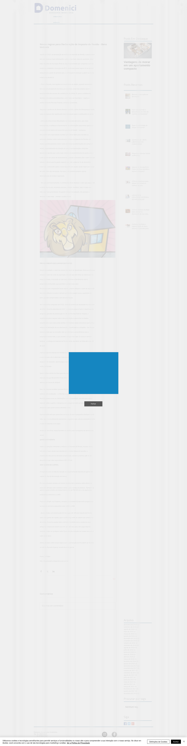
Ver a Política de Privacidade (78, 743)
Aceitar (176, 741)
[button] (179, 7)
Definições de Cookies (158, 741)
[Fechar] (183, 741)
